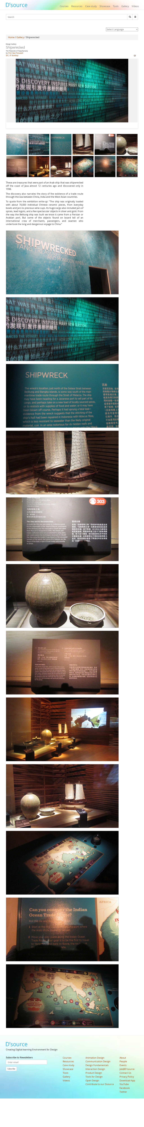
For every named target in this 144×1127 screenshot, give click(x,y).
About (123, 1057)
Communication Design (98, 1061)
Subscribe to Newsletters (19, 1057)
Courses (64, 6)
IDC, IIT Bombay (12, 55)
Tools (116, 6)
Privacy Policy (127, 1076)
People (123, 1061)
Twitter (123, 1091)
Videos (135, 6)
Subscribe (11, 1069)
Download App (127, 1080)
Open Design (92, 1080)
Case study (91, 6)
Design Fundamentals (97, 1065)
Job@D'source (127, 1069)
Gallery (125, 6)
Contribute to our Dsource (100, 1084)
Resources (76, 6)
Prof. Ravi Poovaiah (15, 53)
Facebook (125, 1088)
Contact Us (125, 1072)
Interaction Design (95, 1069)
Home (11, 37)
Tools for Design (94, 1076)
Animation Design (95, 1057)
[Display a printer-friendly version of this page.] (135, 55)
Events (123, 1065)
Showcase (105, 6)
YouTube (124, 1084)
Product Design (94, 1072)
